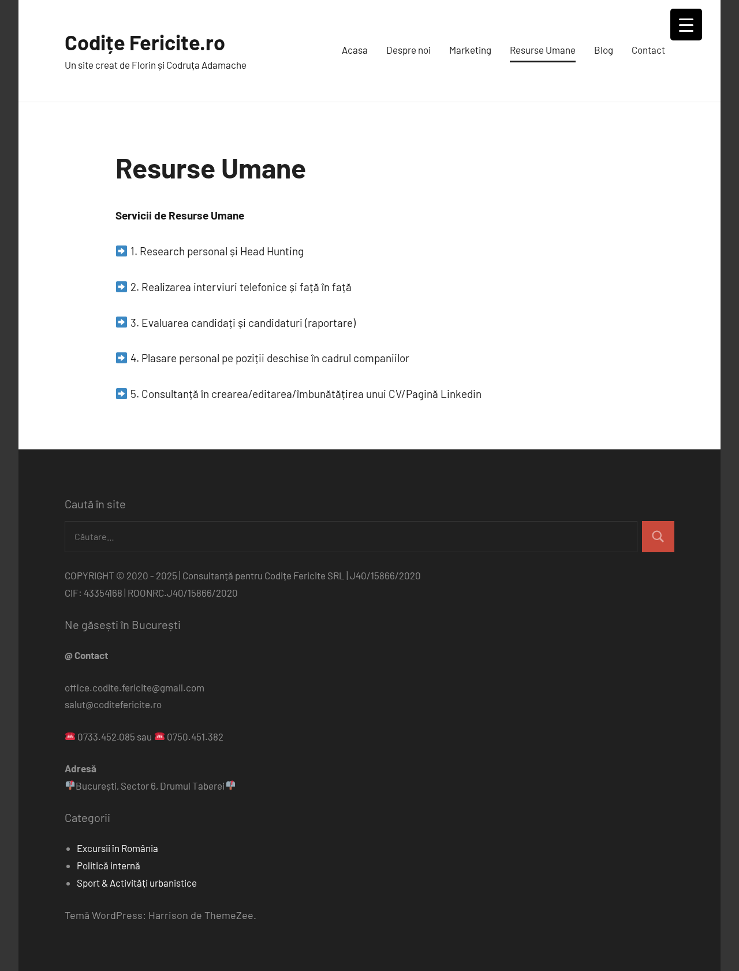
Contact (648, 49)
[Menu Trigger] (686, 24)
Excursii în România (117, 848)
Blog (603, 49)
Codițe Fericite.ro (145, 41)
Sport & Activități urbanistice (137, 882)
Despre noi (408, 49)
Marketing (470, 49)
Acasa (355, 49)
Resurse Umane (543, 49)
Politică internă (108, 865)
